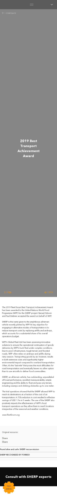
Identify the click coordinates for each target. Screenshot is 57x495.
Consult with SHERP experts (28, 477)
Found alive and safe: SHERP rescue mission (19, 449)
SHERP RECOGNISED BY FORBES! (15, 454)
